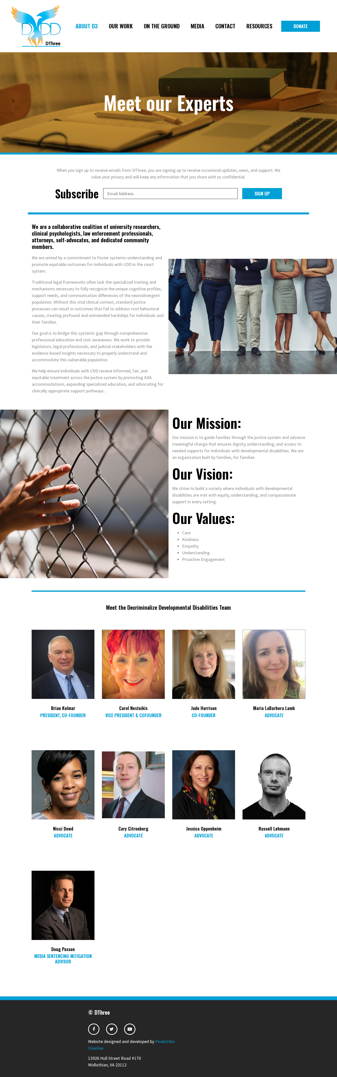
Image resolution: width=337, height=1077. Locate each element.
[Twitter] (111, 1027)
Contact (225, 26)
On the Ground (162, 26)
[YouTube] (129, 1027)
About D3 (86, 26)
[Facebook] (93, 1027)
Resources (259, 26)
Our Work (121, 26)
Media (197, 26)
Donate (301, 26)
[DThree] (40, 26)
